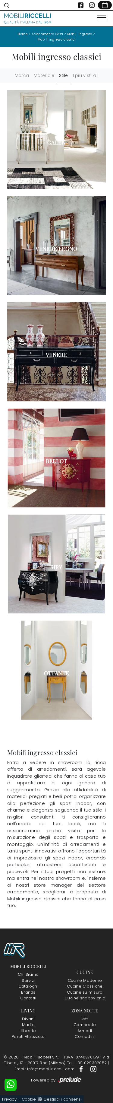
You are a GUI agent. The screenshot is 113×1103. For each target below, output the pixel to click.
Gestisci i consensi (62, 1099)
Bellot (56, 461)
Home (22, 34)
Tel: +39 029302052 (87, 1063)
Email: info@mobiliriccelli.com (45, 1069)
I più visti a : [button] (86, 75)
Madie (28, 1025)
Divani (28, 1019)
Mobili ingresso (79, 34)
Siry (56, 567)
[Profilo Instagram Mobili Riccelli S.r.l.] (92, 5)
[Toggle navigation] (102, 18)
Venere (56, 354)
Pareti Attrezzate (28, 1036)
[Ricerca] (6, 5)
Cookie (29, 1099)
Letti (85, 1019)
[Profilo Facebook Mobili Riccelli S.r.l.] (81, 5)
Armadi (84, 1031)
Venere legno (56, 248)
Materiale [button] (44, 75)
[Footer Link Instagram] (93, 1069)
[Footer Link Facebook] (81, 1069)
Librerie (28, 1031)
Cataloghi (28, 986)
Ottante (56, 673)
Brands (28, 992)
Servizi (28, 980)
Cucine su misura (84, 992)
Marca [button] (22, 75)
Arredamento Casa (47, 34)
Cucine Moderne (85, 980)
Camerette (85, 1025)
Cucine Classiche (84, 986)
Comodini (85, 1036)
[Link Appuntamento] (105, 5)
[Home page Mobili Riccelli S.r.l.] (28, 18)
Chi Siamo (28, 974)
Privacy (9, 1099)
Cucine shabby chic (84, 998)
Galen (56, 142)
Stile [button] (63, 75)
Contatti (28, 998)
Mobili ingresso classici (57, 39)
